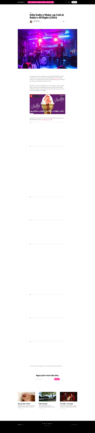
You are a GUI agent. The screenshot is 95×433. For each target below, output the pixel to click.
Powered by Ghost (74, 424)
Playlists (39, 2)
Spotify (50, 119)
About (52, 2)
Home (29, 2)
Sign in (69, 2)
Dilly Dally (56, 79)
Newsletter (34, 2)
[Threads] (46, 423)
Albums (43, 2)
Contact (48, 2)
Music (31, 12)
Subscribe (74, 2)
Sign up (46, 425)
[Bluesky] (44, 423)
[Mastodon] (48, 423)
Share (63, 21)
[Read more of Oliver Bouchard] (31, 21)
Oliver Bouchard (36, 20)
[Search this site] (66, 2)
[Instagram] (51, 423)
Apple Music (45, 119)
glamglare (21, 2)
